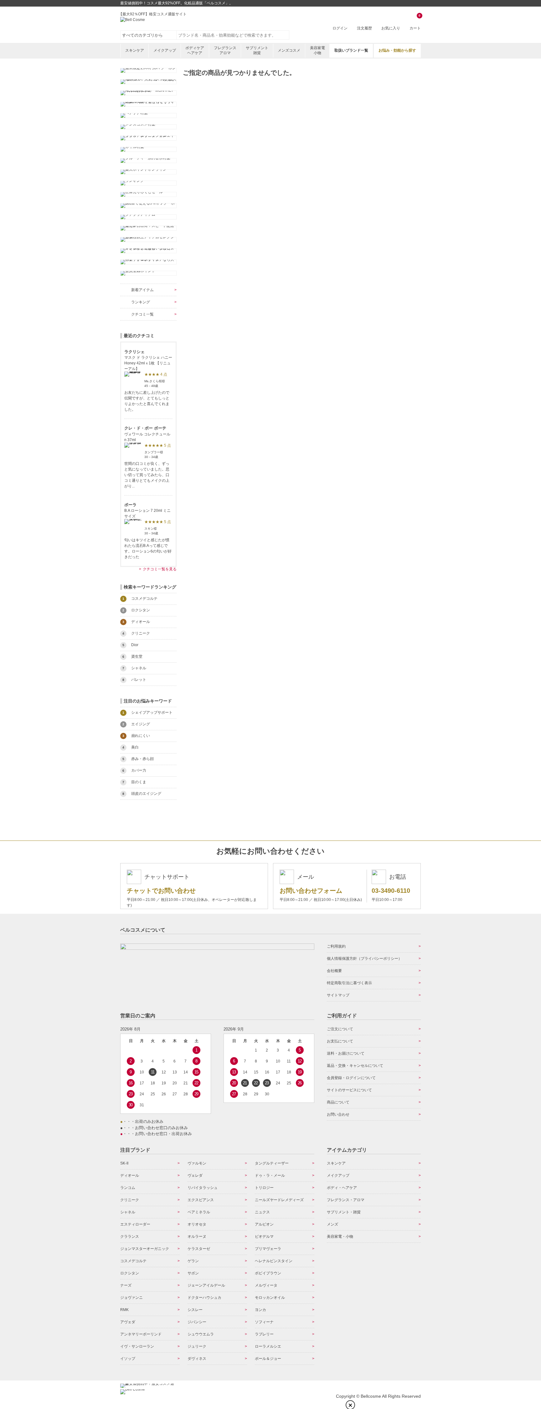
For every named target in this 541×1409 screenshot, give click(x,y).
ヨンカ (260, 1310)
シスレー (195, 1310)
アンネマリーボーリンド (141, 1334)
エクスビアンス (201, 1200)
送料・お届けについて (345, 1053)
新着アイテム (142, 290)
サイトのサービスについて (349, 1090)
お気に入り (390, 28)
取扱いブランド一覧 (351, 50)
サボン (193, 1273)
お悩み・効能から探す (397, 50)
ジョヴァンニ (131, 1297)
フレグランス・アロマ (345, 1200)
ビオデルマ (264, 1236)
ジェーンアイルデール (206, 1285)
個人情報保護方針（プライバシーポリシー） (364, 958)
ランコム (127, 1187)
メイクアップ (164, 50)
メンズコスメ (289, 50)
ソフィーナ (264, 1322)
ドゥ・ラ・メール (270, 1175)
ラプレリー (264, 1334)
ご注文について (340, 1029)
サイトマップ (338, 995)
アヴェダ (127, 1322)
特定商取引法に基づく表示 (349, 983)
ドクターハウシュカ (204, 1297)
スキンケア (134, 50)
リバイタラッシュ (203, 1187)
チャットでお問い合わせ (161, 890)
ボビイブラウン (268, 1273)
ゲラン (193, 1261)
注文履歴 (364, 28)
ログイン (340, 28)
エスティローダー (135, 1224)
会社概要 (334, 971)
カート (415, 22)
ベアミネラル (199, 1212)
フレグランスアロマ (225, 50)
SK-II (124, 1163)
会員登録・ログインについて (351, 1078)
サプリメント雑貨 (257, 50)
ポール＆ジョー (268, 1358)
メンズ (332, 1224)
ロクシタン (129, 1273)
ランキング (140, 302)
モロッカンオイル (270, 1297)
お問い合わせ (338, 1114)
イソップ (127, 1358)
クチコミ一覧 (142, 314)
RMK (124, 1310)
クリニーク (129, 1200)
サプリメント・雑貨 (344, 1212)
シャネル (127, 1212)
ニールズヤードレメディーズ (279, 1200)
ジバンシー (197, 1322)
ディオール (129, 1175)
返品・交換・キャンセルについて (355, 1065)
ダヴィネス (197, 1358)
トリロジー (264, 1187)
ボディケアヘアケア (194, 50)
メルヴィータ (266, 1285)
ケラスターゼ (199, 1249)
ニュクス (262, 1212)
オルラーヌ (197, 1236)
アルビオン (264, 1224)
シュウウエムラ (201, 1334)
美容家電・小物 (340, 1236)
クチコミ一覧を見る (160, 569)
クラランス (129, 1236)
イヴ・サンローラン (137, 1346)
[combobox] (233, 35)
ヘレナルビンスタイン (273, 1261)
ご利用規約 (336, 946)
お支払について (340, 1041)
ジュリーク (197, 1346)
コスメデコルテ (133, 1261)
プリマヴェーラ (268, 1249)
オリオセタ (197, 1224)
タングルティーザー (272, 1163)
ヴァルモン (197, 1163)
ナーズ (125, 1285)
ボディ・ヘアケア (342, 1187)
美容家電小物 (317, 50)
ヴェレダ (195, 1175)
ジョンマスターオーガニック (144, 1249)
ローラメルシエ (268, 1346)
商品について (338, 1102)
